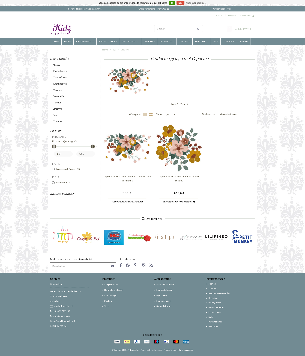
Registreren (245, 15)
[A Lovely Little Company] (63, 234)
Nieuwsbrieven (163, 306)
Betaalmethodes (216, 307)
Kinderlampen (84, 41)
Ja (172, 3)
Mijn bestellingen (164, 290)
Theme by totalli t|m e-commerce (178, 350)
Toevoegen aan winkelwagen (126, 201)
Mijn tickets (161, 295)
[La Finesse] (191, 237)
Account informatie (165, 284)
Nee (180, 3)
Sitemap (212, 284)
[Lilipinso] (216, 237)
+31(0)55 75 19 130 (61, 311)
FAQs (210, 317)
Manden (148, 41)
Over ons (212, 288)
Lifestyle (200, 41)
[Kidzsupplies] (100, 29)
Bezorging (213, 326)
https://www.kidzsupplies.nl (62, 321)
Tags (114, 49)
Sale (215, 41)
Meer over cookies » (196, 3)
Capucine (125, 49)
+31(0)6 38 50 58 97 (61, 316)
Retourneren (214, 312)
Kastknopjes (129, 41)
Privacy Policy (214, 302)
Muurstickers (107, 41)
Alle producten (111, 284)
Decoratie (166, 41)
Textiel (183, 41)
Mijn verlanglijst (163, 301)
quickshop (127, 164)
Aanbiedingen (110, 295)
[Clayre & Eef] (88, 237)
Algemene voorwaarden (219, 293)
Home (56, 41)
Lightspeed (157, 350)
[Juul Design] (140, 237)
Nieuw (67, 41)
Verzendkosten (215, 322)
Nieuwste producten (113, 290)
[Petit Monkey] (242, 237)
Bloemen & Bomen (68, 168)
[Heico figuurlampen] (114, 237)
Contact (219, 15)
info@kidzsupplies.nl (63, 306)
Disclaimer (213, 298)
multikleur (63, 182)
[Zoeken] (198, 28)
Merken (244, 41)
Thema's (227, 41)
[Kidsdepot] (165, 237)
